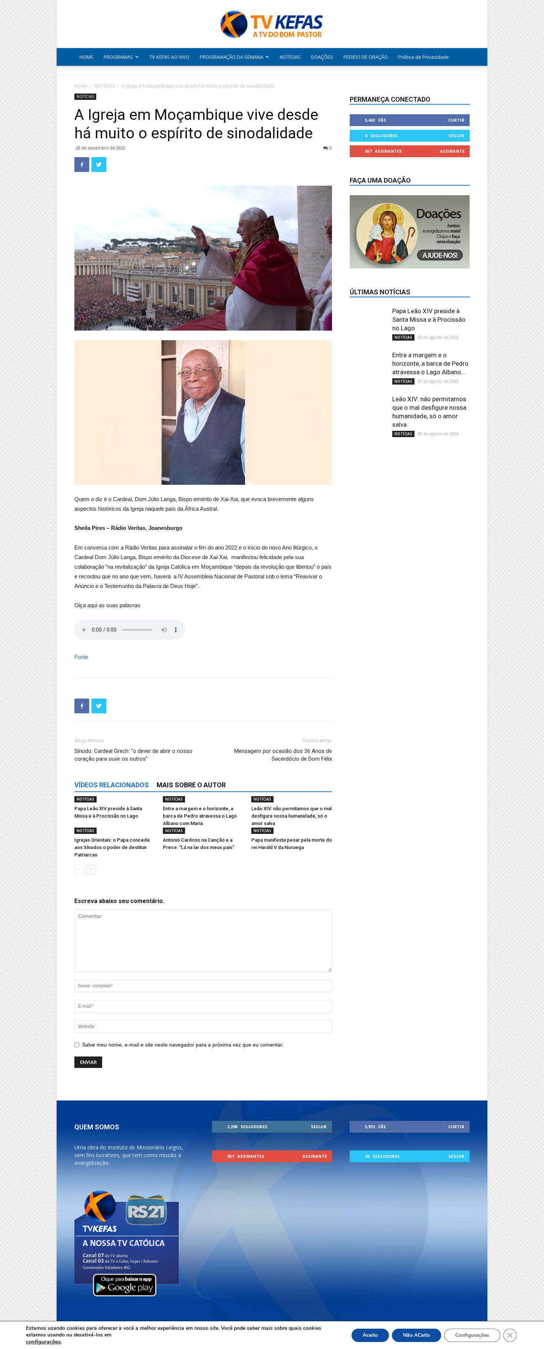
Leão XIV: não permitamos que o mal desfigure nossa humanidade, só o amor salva (291, 816)
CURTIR (456, 120)
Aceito (370, 1335)
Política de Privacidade (423, 57)
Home (80, 86)
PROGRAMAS (118, 57)
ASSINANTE (452, 151)
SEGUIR (456, 135)
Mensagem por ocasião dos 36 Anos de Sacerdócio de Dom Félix (283, 755)
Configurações (472, 1335)
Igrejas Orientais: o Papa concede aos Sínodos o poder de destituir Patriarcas (112, 847)
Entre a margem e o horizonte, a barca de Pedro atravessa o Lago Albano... (430, 363)
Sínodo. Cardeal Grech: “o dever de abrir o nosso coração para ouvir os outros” (133, 755)
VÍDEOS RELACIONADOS (111, 785)
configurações (43, 1341)
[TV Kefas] (272, 24)
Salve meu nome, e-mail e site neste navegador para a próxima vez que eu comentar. (182, 1045)
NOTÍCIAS (290, 57)
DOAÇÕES (322, 57)
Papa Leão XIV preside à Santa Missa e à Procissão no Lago (429, 319)
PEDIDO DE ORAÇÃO (365, 57)
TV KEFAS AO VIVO (169, 57)
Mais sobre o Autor (191, 785)
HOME (86, 57)
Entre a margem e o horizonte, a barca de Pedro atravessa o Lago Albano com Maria (200, 816)
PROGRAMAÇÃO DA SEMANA (231, 57)
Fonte (81, 657)
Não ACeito (416, 1335)
